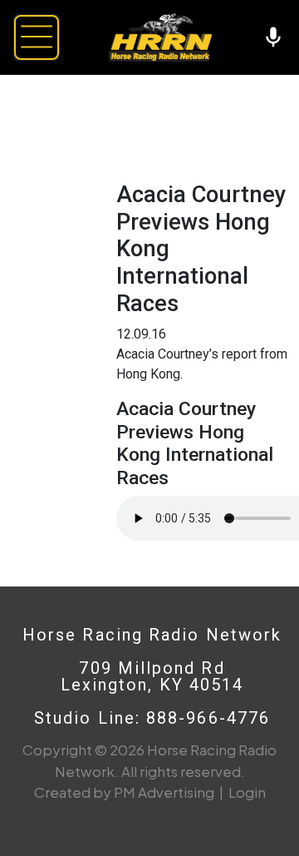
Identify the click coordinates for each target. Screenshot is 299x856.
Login (247, 792)
